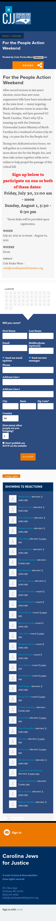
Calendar (16, 36)
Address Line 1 (11, 376)
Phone (6, 364)
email (19, 909)
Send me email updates (12, 359)
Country (7, 413)
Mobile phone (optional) (37, 344)
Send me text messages (38, 359)
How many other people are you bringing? (12, 428)
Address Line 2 (11, 388)
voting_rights (11, 476)
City (4, 401)
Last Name (35, 330)
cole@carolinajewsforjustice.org (23, 268)
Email (5, 342)
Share (28, 65)
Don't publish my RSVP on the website (14, 444)
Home (6, 36)
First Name (8, 330)
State (23, 401)
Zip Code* (43, 401)
